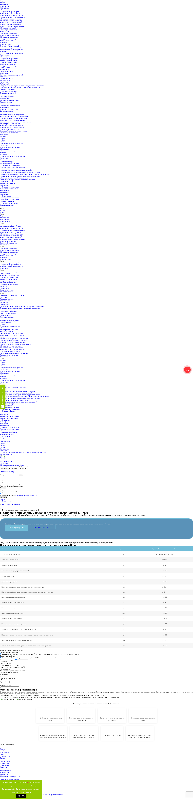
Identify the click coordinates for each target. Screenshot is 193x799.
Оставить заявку (7, 472)
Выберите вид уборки (7, 656)
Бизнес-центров (5, 95)
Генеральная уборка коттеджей (10, 48)
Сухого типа (4, 145)
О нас (2, 438)
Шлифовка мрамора (7, 201)
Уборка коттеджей (6, 44)
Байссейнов (4, 82)
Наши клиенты (5, 442)
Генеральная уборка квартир (10, 12)
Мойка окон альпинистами (9, 189)
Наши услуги (4, 752)
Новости (3, 760)
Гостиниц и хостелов (7, 96)
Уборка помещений (6, 73)
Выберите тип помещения (9, 652)
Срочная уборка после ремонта (10, 129)
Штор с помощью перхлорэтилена (12, 143)
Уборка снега (4, 6)
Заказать (3, 488)
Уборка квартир (5, 10)
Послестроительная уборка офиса (11, 53)
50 (2, 480)
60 (2, 482)
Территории (4, 4)
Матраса (3, 152)
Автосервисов (5, 80)
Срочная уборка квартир (8, 30)
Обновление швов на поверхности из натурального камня (20, 172)
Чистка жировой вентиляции (10, 165)
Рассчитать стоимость (42, 527)
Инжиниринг (4, 158)
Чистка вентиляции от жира (9, 163)
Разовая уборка (5, 68)
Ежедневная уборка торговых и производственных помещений (22, 86)
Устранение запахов (7, 205)
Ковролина (4, 154)
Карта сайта (4, 769)
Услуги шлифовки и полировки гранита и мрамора (17, 169)
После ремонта (5, 55)
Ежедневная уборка (6, 71)
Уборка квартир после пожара (10, 19)
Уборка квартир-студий (8, 28)
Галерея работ (5, 761)
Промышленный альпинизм (9, 199)
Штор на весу (4, 149)
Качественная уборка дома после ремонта (14, 116)
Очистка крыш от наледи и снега (11, 113)
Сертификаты (4, 449)
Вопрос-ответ (4, 763)
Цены (2, 440)
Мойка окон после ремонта (9, 187)
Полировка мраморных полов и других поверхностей (18, 180)
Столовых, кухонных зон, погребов (12, 75)
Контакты (3, 451)
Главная (2, 499)
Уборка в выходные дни (8, 64)
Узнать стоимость (6, 454)
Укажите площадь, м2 (7, 660)
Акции (2, 447)
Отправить (3, 497)
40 (2, 479)
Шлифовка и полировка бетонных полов (14, 178)
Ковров (2, 138)
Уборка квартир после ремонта (10, 13)
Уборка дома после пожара (9, 37)
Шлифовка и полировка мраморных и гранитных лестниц (20, 176)
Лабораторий (4, 84)
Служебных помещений (8, 91)
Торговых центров (6, 111)
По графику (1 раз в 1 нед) (10, 665)
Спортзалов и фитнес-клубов (10, 105)
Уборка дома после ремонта (9, 35)
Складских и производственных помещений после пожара (20, 87)
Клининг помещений (7, 778)
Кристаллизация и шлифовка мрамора (13, 167)
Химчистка (4, 134)
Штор (2, 142)
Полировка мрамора (7, 181)
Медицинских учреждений (9, 100)
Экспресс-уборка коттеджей (9, 46)
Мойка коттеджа (5, 196)
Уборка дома (4, 31)
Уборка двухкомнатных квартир (11, 22)
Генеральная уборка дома (8, 33)
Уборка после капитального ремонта (12, 120)
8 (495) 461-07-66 (6, 461)
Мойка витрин (5, 190)
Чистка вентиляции (6, 162)
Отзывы (3, 443)
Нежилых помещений (7, 89)
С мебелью (3, 662)
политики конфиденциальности (26, 495)
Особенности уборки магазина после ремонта (15, 122)
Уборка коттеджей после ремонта (11, 49)
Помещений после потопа (9, 133)
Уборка (2, 3)
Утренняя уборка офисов (8, 60)
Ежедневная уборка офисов (9, 780)
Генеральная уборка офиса (9, 59)
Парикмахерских (6, 102)
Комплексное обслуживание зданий (12, 156)
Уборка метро (4, 107)
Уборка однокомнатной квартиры (11, 21)
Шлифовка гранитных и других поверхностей (16, 171)
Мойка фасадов (5, 192)
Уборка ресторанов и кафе (9, 109)
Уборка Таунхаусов (6, 40)
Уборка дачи (4, 42)
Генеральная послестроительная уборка (13, 118)
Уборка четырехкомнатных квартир (12, 26)
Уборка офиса (4, 51)
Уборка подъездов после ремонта (11, 125)
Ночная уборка (5, 69)
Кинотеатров (4, 98)
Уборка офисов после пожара (10, 57)
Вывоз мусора (5, 207)
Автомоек (3, 77)
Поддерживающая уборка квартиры (12, 17)
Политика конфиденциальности (52, 794)
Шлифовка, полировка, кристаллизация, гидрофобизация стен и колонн (25, 174)
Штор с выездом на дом (8, 151)
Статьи (2, 445)
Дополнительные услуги (8, 160)
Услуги (2, 210)
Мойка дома (4, 194)
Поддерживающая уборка (9, 39)
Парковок (3, 104)
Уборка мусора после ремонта (10, 124)
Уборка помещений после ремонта (12, 115)
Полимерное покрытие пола (9, 198)
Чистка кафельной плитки (9, 203)
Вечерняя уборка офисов (8, 62)
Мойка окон (4, 185)
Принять (21, 796)
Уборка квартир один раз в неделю (12, 15)
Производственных (6, 78)
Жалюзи (3, 136)
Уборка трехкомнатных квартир (11, 24)
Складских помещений (8, 93)
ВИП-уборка (4, 8)
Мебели (2, 140)
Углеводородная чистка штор (10, 147)
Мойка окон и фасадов (7, 183)
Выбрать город (188, 459)
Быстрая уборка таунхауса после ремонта (14, 131)
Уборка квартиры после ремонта (11, 776)
